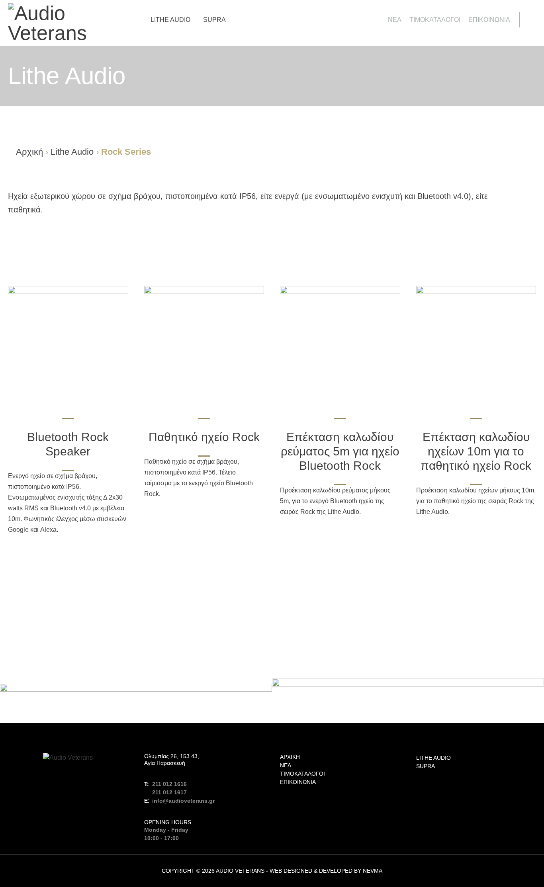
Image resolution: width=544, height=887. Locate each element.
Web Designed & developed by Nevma (326, 871)
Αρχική (29, 152)
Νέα (394, 19)
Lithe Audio (170, 19)
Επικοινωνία (489, 19)
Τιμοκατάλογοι (434, 19)
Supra (214, 19)
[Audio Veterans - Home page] (68, 23)
